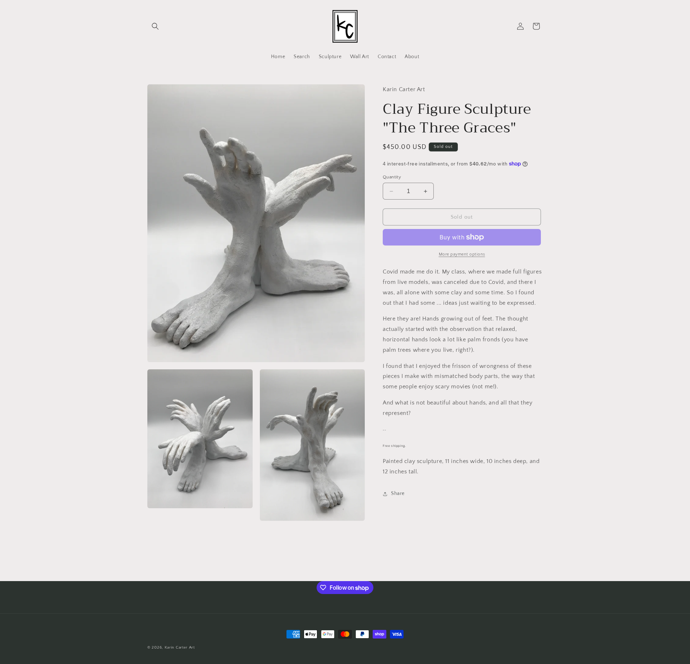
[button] (155, 26)
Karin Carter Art (180, 647)
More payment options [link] (462, 254)
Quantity (392, 176)
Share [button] (398, 493)
